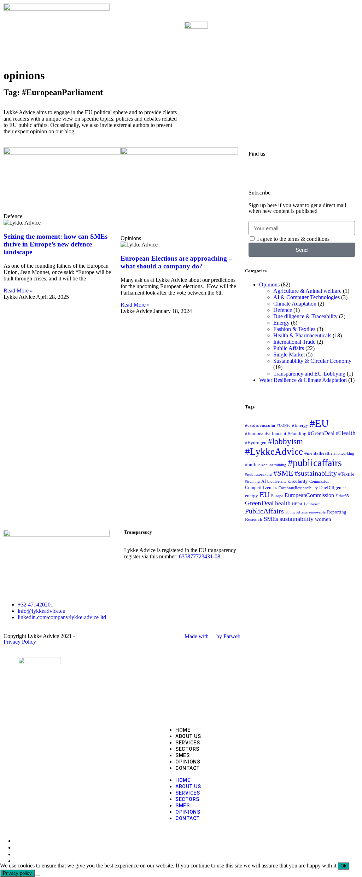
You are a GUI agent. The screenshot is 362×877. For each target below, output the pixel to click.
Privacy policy (17, 873)
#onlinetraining (273, 465)
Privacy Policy (20, 642)
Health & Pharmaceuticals (302, 335)
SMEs (271, 518)
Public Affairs (288, 348)
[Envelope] (295, 172)
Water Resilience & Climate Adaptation (303, 380)
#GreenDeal (321, 433)
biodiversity (277, 481)
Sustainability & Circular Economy (312, 361)
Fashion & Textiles (294, 329)
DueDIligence (332, 487)
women (323, 519)
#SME (283, 473)
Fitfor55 (342, 496)
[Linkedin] (257, 172)
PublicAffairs (264, 511)
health (283, 503)
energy (251, 495)
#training (252, 481)
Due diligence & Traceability (305, 316)
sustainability (297, 518)
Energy (281, 323)
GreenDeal (259, 503)
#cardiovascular (260, 425)
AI (263, 481)
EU (264, 494)
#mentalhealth (318, 453)
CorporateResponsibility (298, 488)
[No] (37, 875)
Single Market (289, 355)
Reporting (336, 512)
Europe (277, 496)
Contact (187, 768)
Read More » (18, 291)
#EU (319, 423)
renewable (317, 512)
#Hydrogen (256, 442)
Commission (319, 481)
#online (252, 464)
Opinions (269, 284)
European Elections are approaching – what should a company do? (176, 262)
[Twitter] (276, 172)
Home (182, 730)
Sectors (187, 749)
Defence (282, 310)
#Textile (346, 474)
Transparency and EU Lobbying (309, 374)
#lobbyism (285, 441)
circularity (298, 481)
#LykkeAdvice (274, 451)
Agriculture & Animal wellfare (307, 291)
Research (253, 519)
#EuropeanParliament (265, 433)
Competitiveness (261, 487)
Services (187, 742)
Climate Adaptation (294, 304)
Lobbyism (312, 504)
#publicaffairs (315, 462)
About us (188, 736)
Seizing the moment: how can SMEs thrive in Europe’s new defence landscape (55, 244)
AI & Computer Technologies (306, 297)
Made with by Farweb (212, 636)
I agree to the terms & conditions (293, 239)
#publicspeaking (258, 474)
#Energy (300, 425)
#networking (343, 453)
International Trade (294, 342)
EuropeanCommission (309, 495)
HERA (297, 504)
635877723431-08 (199, 556)
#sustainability (315, 473)
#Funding (297, 433)
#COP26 (284, 426)
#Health (346, 432)
